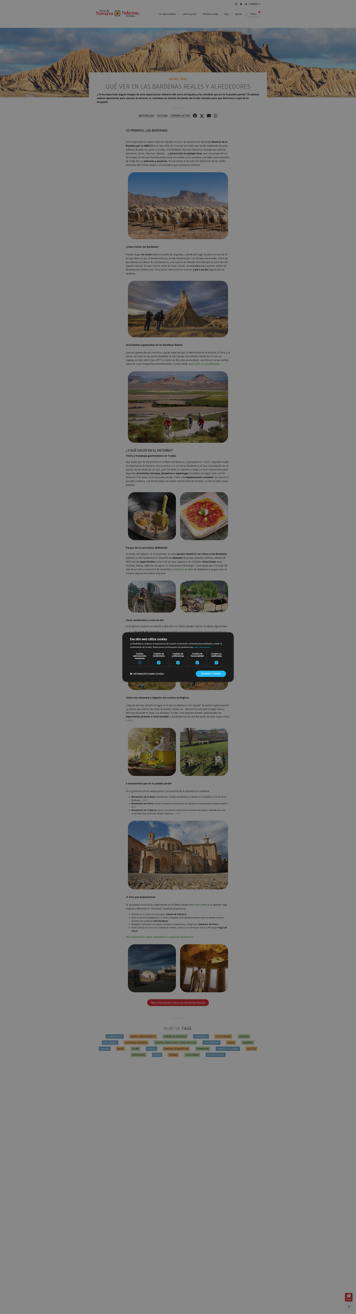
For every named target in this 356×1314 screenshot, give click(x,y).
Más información (202, 647)
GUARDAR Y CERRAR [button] (211, 673)
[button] (147, 674)
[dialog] (178, 657)
